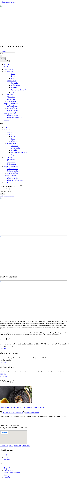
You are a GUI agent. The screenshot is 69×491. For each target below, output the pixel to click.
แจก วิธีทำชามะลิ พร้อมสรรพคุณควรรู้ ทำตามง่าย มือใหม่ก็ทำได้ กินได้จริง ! (23, 408)
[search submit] (1, 56)
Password (3, 189)
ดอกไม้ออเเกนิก (15, 85)
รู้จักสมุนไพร (11, 97)
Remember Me (7, 191)
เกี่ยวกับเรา (7, 67)
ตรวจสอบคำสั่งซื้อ (12, 111)
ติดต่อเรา (6, 120)
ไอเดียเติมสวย (11, 101)
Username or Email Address (9, 186)
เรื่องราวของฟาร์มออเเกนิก (19, 90)
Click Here (3, 349)
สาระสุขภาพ (11, 99)
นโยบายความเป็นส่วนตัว (15, 118)
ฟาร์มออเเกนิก (11, 81)
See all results (5, 61)
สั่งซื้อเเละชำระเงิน (12, 106)
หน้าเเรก (6, 65)
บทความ (28, 413)
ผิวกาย (13, 74)
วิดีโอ (12, 92)
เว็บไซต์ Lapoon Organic (8, 2)
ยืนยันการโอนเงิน (12, 108)
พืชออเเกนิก (14, 83)
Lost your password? (7, 196)
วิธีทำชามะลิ (4, 376)
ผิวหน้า (13, 76)
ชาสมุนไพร (14, 88)
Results (3, 59)
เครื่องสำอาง (14, 78)
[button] (34, 124)
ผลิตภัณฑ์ (10, 72)
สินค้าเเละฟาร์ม (9, 69)
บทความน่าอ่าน (8, 95)
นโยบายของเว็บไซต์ (10, 113)
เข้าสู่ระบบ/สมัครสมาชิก (11, 104)
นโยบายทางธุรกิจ (12, 115)
